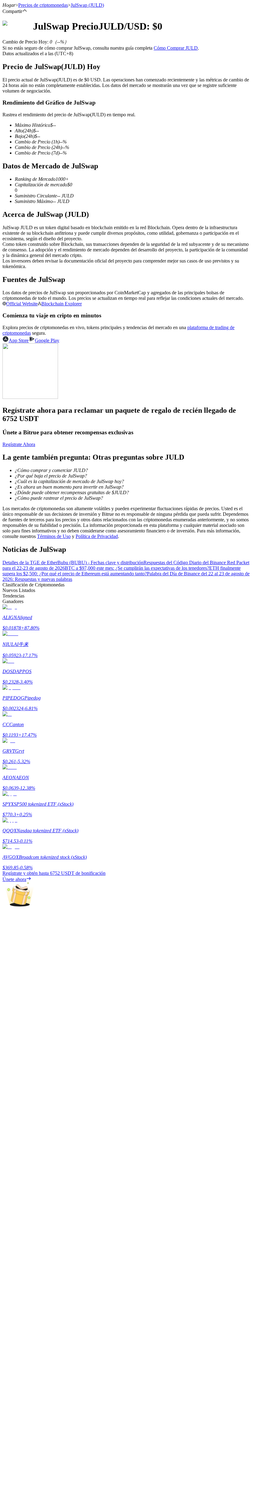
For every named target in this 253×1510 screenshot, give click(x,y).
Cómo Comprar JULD (176, 48)
